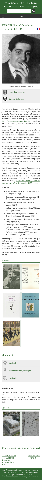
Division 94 (13, 363)
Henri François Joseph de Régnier (16, 121)
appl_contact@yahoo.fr (30, 472)
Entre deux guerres (17, 92)
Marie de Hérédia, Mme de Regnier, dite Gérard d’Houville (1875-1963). (21, 182)
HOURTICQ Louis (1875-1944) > (34, 457)
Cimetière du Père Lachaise (21, 5)
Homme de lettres (16, 99)
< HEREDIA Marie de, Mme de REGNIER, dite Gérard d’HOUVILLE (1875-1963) (9, 460)
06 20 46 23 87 (15, 472)
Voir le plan (13, 378)
